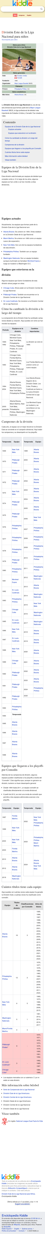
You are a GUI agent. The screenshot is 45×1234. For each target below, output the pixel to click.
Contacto (22, 1231)
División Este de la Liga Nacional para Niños (18, 1194)
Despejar (37, 9)
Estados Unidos (22, 76)
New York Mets (9, 245)
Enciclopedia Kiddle (15, 1215)
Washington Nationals (11, 258)
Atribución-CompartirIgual (17, 1188)
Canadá (19, 78)
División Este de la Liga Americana (16, 1093)
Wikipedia (17, 1224)
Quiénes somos (27, 1229)
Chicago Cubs (8, 288)
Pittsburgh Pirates (10, 294)
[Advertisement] (22, 23)
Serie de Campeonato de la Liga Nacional (19, 1089)
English (29, 15)
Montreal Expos (33, 261)
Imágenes (22, 15)
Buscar (41, 9)
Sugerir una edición (22, 1204)
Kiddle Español (7, 1229)
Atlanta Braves (19, 95)
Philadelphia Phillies (21, 89)
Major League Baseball (21, 83)
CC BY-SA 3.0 (35, 1218)
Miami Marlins (8, 238)
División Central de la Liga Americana (17, 1097)
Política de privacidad (9, 1231)
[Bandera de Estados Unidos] (16, 76)
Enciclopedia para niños (10, 39)
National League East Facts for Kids (29, 1121)
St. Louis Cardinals (10, 301)
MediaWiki (7, 1227)
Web (15, 15)
